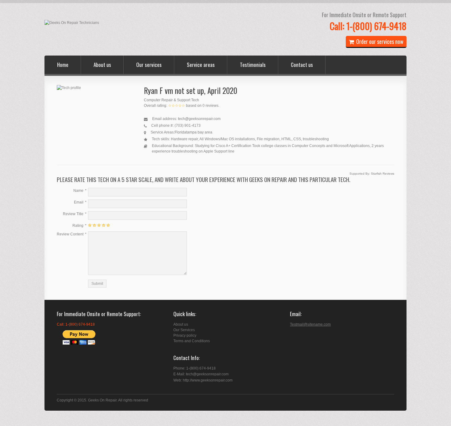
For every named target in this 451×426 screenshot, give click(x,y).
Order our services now (379, 41)
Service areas (201, 64)
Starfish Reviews (382, 173)
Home (62, 64)
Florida (180, 132)
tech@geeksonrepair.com (199, 119)
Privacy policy (184, 335)
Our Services (184, 330)
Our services (149, 64)
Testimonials (253, 64)
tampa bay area (199, 132)
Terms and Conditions (191, 341)
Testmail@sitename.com (310, 324)
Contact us (302, 64)
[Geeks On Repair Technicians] (71, 23)
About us (102, 64)
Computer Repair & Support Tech (171, 100)
